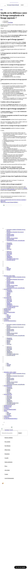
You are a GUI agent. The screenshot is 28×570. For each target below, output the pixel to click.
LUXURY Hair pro (11, 260)
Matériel (8, 246)
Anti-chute (9, 249)
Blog (2, 9)
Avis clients (7, 271)
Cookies (2, 429)
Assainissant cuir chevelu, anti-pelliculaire (16, 240)
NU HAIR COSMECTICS (12, 258)
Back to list (3, 201)
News (5, 266)
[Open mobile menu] (5, 5)
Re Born (8, 255)
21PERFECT (10, 257)
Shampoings (9, 243)
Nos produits (7, 241)
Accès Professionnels (10, 273)
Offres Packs (7, 261)
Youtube (8, 269)
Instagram (9, 268)
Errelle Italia (9, 253)
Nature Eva (9, 251)
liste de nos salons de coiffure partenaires (14, 188)
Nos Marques (7, 250)
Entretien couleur (10, 234)
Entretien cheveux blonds (12, 238)
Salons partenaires (9, 264)
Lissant (8, 236)
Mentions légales (22, 428)
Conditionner (9, 244)
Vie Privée (7, 429)
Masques (8, 245)
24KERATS (9, 256)
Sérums (8, 247)
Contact (6, 272)
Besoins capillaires (9, 228)
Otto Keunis (9, 252)
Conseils (6, 263)
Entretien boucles (10, 235)
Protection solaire (10, 239)
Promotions (7, 262)
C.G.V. (11, 429)
